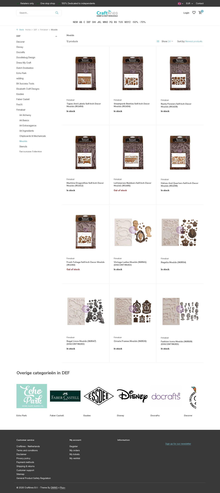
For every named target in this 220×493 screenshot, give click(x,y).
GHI (94, 22)
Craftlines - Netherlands (28, 446)
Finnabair (44, 30)
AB (80, 22)
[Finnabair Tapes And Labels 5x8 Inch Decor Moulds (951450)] (86, 73)
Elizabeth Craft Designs (27, 89)
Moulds (23, 141)
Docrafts (20, 52)
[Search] (57, 12)
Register (74, 446)
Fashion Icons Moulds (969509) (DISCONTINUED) (176, 343)
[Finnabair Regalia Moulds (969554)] (180, 232)
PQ (111, 22)
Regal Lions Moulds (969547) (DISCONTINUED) (81, 342)
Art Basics (24, 120)
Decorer (20, 41)
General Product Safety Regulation (33, 478)
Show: (165, 41)
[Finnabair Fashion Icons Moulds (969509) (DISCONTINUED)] (180, 311)
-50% (135, 22)
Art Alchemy (25, 115)
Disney (19, 47)
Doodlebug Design (25, 57)
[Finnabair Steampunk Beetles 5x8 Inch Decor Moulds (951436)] (133, 73)
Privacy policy (23, 458)
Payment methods (25, 462)
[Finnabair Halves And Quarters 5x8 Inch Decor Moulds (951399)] (180, 153)
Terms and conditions (27, 450)
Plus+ (62, 487)
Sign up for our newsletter (178, 443)
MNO (105, 22)
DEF (89, 22)
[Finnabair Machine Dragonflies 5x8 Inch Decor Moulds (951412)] (86, 153)
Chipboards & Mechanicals (32, 136)
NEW (75, 22)
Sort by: (181, 41)
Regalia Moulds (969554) (173, 262)
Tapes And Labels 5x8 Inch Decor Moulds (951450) (84, 105)
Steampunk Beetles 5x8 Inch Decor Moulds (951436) (132, 105)
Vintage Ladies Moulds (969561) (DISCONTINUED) (130, 263)
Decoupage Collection (30, 151)
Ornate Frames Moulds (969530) (130, 341)
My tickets (75, 454)
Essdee (20, 94)
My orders (75, 450)
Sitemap (20, 474)
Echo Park (21, 73)
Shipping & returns (25, 466)
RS (115, 22)
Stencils (23, 146)
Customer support (25, 470)
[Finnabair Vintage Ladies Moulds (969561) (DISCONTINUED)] (133, 232)
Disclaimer (21, 454)
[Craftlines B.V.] (110, 13)
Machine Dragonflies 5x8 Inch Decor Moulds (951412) (85, 184)
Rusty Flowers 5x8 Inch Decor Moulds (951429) (176, 105)
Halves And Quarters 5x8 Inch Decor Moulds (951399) (179, 184)
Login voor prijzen (85, 117)
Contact (200, 3)
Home (28, 30)
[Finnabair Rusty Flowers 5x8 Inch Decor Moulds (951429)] (180, 73)
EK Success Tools (25, 83)
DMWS (54, 487)
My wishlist (75, 458)
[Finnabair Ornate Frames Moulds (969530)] (133, 311)
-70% (143, 22)
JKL (99, 22)
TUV (120, 22)
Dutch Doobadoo (25, 68)
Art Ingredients (26, 130)
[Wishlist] (194, 12)
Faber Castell (22, 99)
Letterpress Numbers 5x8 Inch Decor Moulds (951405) (132, 184)
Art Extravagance (27, 125)
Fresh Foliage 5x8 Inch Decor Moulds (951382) (85, 263)
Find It (19, 104)
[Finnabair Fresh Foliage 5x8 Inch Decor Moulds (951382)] (86, 232)
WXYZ (127, 22)
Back (21, 30)
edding (19, 78)
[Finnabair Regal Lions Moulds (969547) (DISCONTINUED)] (86, 311)
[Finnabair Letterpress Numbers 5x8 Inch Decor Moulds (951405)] (133, 153)
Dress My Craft (23, 62)
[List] (158, 41)
